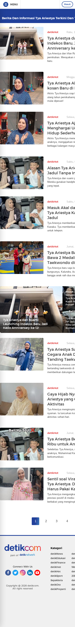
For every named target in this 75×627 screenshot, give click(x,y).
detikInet (56, 567)
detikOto (56, 584)
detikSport (57, 575)
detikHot (56, 571)
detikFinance (58, 562)
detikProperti (58, 589)
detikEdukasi (58, 558)
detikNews (57, 553)
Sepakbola (57, 580)
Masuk (67, 4)
